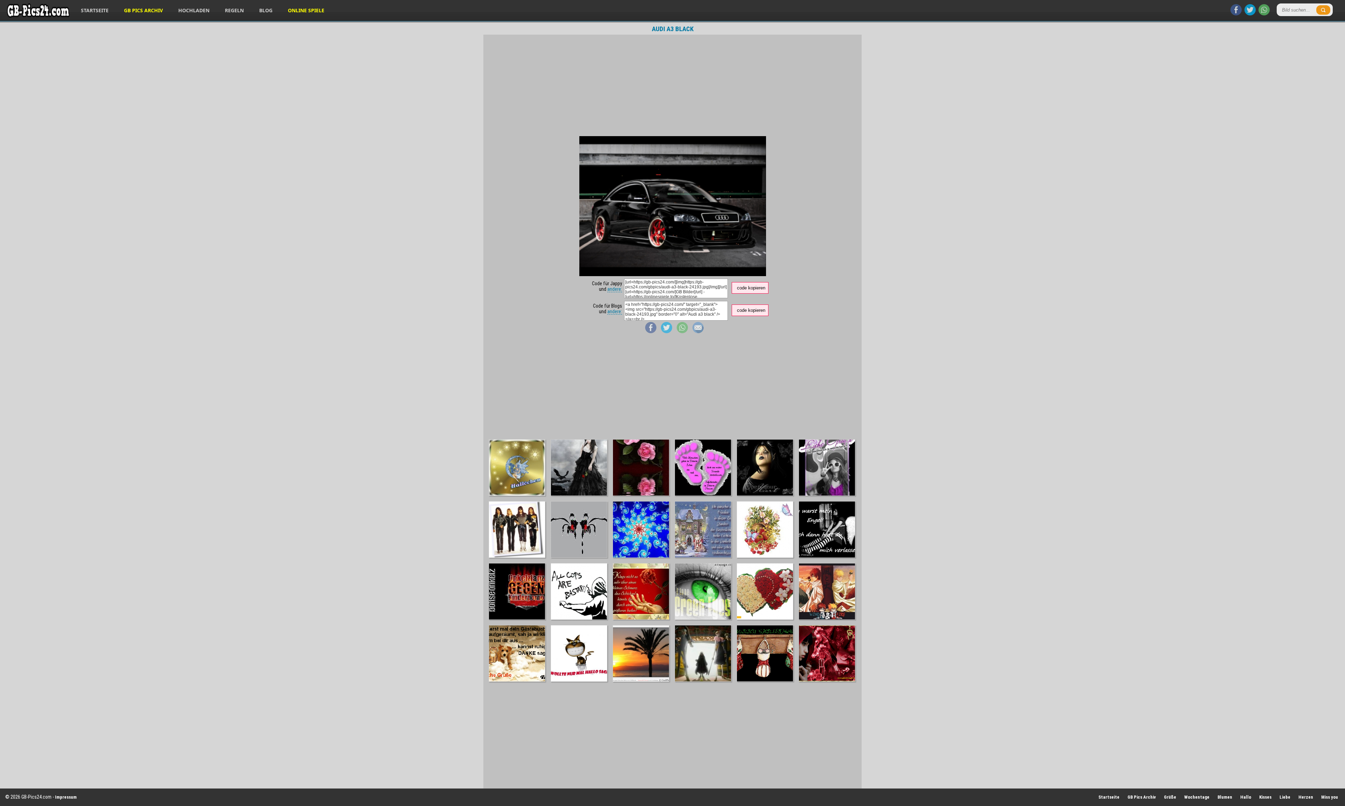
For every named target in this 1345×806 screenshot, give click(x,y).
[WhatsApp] (1264, 13)
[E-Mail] (698, 331)
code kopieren (751, 287)
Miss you (1329, 797)
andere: (614, 289)
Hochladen (193, 10)
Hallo (1245, 797)
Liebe (1285, 797)
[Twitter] (1250, 13)
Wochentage (1196, 797)
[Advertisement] (672, 85)
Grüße (1170, 797)
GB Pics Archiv (143, 10)
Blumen (1225, 797)
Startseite (95, 10)
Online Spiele (306, 10)
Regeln (234, 10)
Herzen (1305, 797)
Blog (266, 10)
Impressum (66, 797)
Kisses (1265, 797)
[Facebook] (1236, 13)
